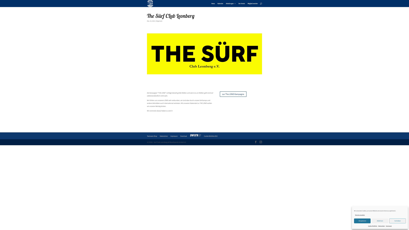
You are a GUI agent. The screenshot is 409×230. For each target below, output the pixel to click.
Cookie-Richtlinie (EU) (210, 136)
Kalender (220, 3)
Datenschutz (381, 226)
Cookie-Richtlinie (372, 226)
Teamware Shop (152, 136)
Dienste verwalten (360, 215)
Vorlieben (397, 221)
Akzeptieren (362, 221)
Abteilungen (230, 3)
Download (183, 136)
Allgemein (159, 21)
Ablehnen (380, 221)
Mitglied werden (253, 3)
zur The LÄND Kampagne (233, 94)
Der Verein (241, 3)
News (213, 3)
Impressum (389, 226)
